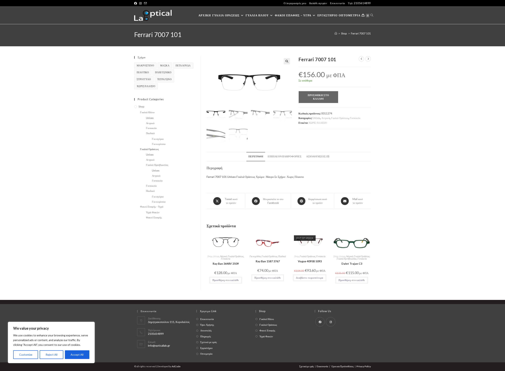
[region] (51, 342)
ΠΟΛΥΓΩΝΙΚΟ (163, 72)
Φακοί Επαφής (154, 217)
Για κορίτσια (255, 256)
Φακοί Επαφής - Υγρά (151, 206)
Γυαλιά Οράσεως (340, 118)
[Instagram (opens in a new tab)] (140, 3)
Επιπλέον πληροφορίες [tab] (285, 156)
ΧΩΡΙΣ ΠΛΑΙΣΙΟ (318, 122)
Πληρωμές (205, 336)
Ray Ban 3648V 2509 (226, 263)
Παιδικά (282, 256)
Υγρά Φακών (153, 212)
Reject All (51, 354)
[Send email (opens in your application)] (145, 3)
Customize (25, 354)
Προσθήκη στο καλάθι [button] (225, 280)
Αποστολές (206, 330)
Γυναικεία (355, 118)
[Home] (336, 33)
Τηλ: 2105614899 (359, 3)
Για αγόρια (158, 138)
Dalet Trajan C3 (351, 263)
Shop (209, 256)
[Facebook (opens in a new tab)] (136, 3)
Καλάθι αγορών (318, 3)
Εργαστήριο (206, 348)
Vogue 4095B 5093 (310, 261)
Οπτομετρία (206, 353)
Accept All (77, 354)
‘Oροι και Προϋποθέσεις (342, 366)
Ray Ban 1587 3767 (268, 261)
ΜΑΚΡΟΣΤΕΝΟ (145, 65)
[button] (287, 61)
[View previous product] (361, 59)
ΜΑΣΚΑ (164, 65)
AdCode (176, 366)
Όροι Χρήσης (207, 324)
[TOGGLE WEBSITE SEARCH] (372, 15)
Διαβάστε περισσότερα (309, 277)
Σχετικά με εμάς (208, 342)
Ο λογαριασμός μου (295, 3)
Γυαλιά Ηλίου (147, 112)
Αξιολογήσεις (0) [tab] (317, 156)
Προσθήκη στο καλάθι (318, 97)
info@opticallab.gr (159, 345)
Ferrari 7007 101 (361, 33)
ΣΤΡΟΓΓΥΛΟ (144, 79)
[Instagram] (330, 321)
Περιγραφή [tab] (255, 156)
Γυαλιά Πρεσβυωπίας (347, 258)
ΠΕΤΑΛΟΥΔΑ (183, 65)
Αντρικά (325, 118)
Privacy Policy (363, 366)
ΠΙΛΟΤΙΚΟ (143, 72)
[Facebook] (320, 321)
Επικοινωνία (337, 3)
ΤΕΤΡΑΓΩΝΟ (164, 79)
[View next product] (368, 59)
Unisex (316, 118)
